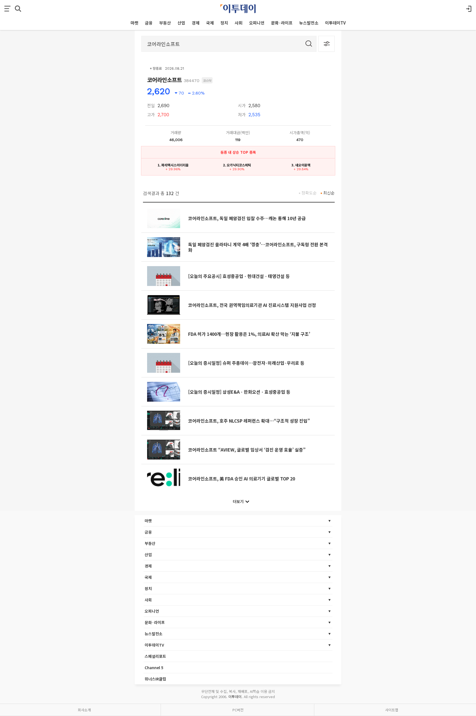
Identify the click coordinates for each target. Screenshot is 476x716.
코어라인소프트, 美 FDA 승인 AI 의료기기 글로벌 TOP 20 (241, 478)
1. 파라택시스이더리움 (173, 165)
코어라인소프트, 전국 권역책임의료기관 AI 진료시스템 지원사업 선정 (252, 305)
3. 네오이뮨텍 (300, 165)
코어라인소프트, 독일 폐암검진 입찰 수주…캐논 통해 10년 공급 (247, 218)
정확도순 (309, 193)
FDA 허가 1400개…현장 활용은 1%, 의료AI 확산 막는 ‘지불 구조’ (249, 334)
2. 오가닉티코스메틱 (237, 165)
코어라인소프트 (164, 80)
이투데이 (235, 696)
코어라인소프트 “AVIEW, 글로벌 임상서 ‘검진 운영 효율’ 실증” (246, 449)
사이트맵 (391, 709)
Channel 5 (154, 667)
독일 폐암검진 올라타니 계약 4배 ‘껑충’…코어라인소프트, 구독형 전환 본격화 (258, 247)
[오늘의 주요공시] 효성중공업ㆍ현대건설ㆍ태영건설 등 (239, 276)
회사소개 (84, 709)
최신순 (329, 193)
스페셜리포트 (155, 656)
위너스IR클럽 (155, 679)
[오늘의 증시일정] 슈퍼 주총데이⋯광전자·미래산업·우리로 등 (246, 363)
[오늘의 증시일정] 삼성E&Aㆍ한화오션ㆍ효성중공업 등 (239, 391)
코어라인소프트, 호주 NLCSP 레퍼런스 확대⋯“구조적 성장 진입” (249, 420)
